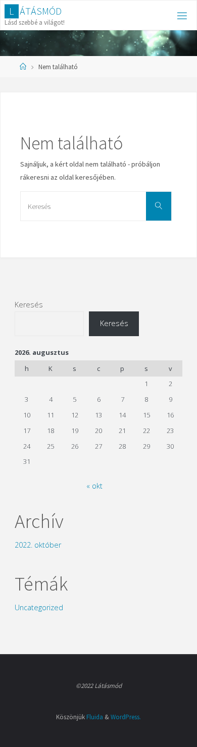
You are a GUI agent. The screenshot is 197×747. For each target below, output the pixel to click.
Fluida (94, 717)
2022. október (38, 545)
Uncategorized (39, 607)
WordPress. (126, 717)
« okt (94, 486)
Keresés (29, 304)
